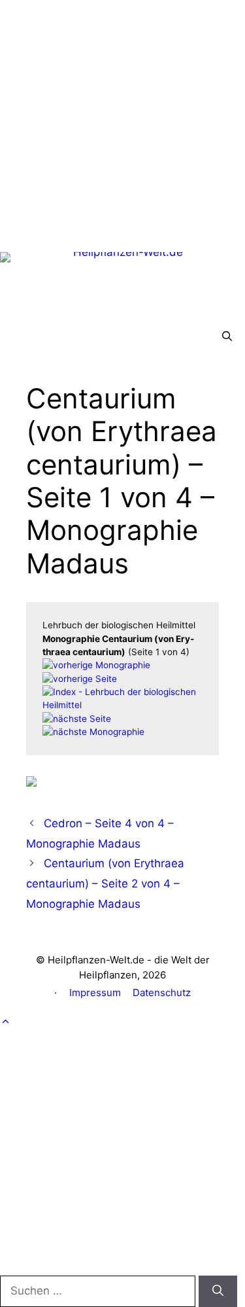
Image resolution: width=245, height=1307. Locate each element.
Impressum (95, 992)
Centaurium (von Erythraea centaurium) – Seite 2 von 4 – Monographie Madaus (105, 883)
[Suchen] (218, 1291)
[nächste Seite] (76, 718)
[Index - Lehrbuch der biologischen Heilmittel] (122, 705)
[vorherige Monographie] (96, 665)
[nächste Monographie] (93, 731)
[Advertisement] (122, 122)
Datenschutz (162, 992)
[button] (227, 336)
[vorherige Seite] (79, 678)
